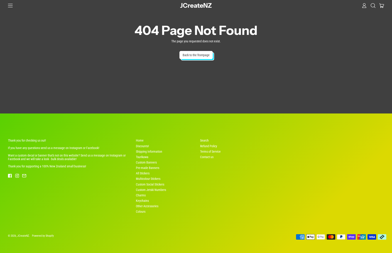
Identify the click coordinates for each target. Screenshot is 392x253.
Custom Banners (146, 162)
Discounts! (142, 146)
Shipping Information (149, 151)
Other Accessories (147, 206)
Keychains (142, 200)
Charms (141, 195)
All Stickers (142, 173)
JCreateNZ (196, 5)
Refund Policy (208, 146)
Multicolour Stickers (148, 179)
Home (140, 140)
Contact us (206, 157)
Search (204, 140)
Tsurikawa (142, 157)
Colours (140, 211)
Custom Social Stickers (150, 184)
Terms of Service (210, 151)
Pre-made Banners (147, 168)
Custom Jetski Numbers (151, 190)
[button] (373, 5)
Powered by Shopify (43, 235)
